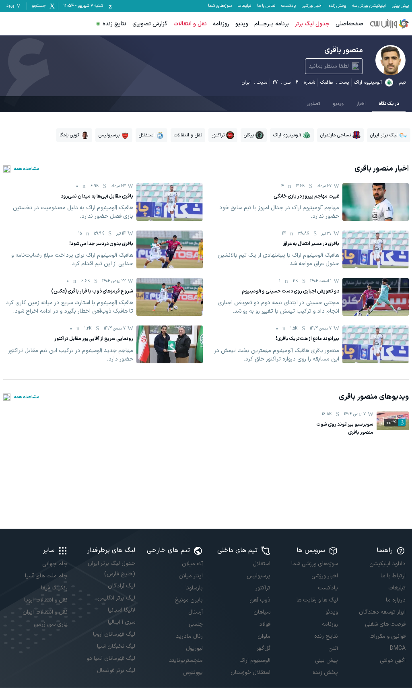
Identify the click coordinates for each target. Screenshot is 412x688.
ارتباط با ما (393, 576)
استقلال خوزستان (250, 672)
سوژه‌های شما (220, 6)
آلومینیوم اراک (368, 82)
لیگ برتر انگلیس (116, 598)
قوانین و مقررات (387, 636)
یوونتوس (193, 672)
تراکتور (262, 588)
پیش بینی (400, 6)
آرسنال (195, 612)
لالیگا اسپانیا (121, 610)
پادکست (288, 6)
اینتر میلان (191, 576)
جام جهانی (55, 564)
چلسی (196, 624)
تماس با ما (266, 6)
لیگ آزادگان (121, 586)
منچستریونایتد (186, 660)
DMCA (398, 648)
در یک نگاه (389, 103)
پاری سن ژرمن (51, 624)
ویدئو (331, 612)
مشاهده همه (26, 169)
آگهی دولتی (393, 660)
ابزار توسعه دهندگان (382, 612)
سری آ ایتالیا (121, 622)
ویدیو (241, 24)
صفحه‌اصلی (349, 24)
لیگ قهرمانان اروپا (114, 634)
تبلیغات (244, 6)
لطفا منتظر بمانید (329, 66)
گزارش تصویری (149, 24)
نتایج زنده (114, 24)
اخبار (361, 103)
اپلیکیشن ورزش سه (369, 6)
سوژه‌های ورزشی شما (314, 564)
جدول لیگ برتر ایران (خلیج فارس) (111, 568)
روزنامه (221, 24)
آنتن (333, 648)
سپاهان (261, 612)
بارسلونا (194, 588)
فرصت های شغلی (385, 624)
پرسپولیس (258, 576)
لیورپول (194, 648)
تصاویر (313, 103)
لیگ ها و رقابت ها (317, 600)
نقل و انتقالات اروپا (46, 600)
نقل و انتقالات (190, 24)
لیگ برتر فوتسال (116, 670)
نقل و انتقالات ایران (45, 612)
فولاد (264, 624)
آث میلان (192, 564)
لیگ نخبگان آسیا (116, 646)
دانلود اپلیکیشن (387, 564)
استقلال (261, 564)
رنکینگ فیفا (54, 588)
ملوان (264, 636)
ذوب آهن (259, 600)
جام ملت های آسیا (46, 576)
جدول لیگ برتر (312, 24)
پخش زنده (337, 6)
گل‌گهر (263, 648)
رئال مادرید (189, 636)
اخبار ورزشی (312, 6)
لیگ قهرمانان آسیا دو (111, 658)
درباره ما (396, 600)
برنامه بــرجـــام (271, 24)
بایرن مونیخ (189, 600)
